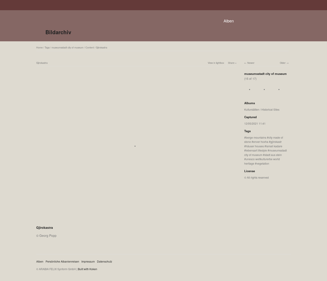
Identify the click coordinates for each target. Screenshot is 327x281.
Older (283, 62)
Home (39, 47)
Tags (47, 47)
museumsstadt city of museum (67, 47)
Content (89, 47)
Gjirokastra (101, 47)
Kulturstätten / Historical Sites (261, 109)
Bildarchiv (58, 32)
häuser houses (255, 146)
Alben (229, 21)
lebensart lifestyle (256, 150)
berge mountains (256, 137)
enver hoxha (260, 141)
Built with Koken (87, 269)
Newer (250, 62)
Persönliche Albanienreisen (62, 261)
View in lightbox (216, 62)
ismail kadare (274, 146)
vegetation (262, 163)
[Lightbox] (136, 221)
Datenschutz (104, 261)
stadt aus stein (273, 155)
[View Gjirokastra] (251, 94)
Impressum (88, 261)
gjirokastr (276, 141)
